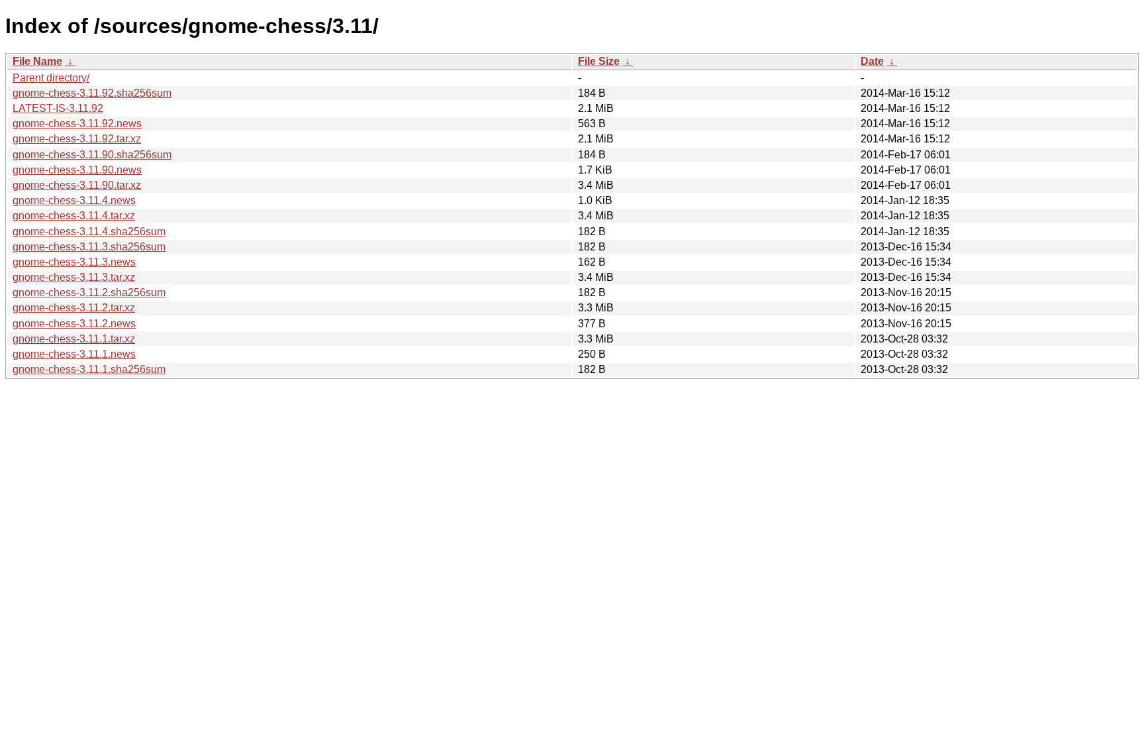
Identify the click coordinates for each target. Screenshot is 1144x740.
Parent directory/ (51, 77)
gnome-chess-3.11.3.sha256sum (89, 246)
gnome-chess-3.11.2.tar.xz (74, 307)
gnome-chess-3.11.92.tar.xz (77, 138)
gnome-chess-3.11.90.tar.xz (77, 185)
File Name (37, 61)
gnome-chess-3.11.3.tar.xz (74, 277)
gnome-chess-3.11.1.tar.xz (74, 338)
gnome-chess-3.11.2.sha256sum (89, 292)
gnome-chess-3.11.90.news (77, 170)
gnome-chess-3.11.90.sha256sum (92, 154)
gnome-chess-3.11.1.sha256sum (89, 369)
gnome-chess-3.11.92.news (77, 123)
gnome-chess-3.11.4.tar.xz (74, 215)
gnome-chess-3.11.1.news (74, 354)
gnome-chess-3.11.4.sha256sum (89, 231)
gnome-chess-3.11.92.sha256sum (92, 93)
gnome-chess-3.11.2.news (74, 323)
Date (872, 61)
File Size (599, 61)
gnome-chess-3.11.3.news (74, 262)
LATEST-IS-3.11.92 (58, 108)
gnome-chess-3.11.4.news (74, 200)
